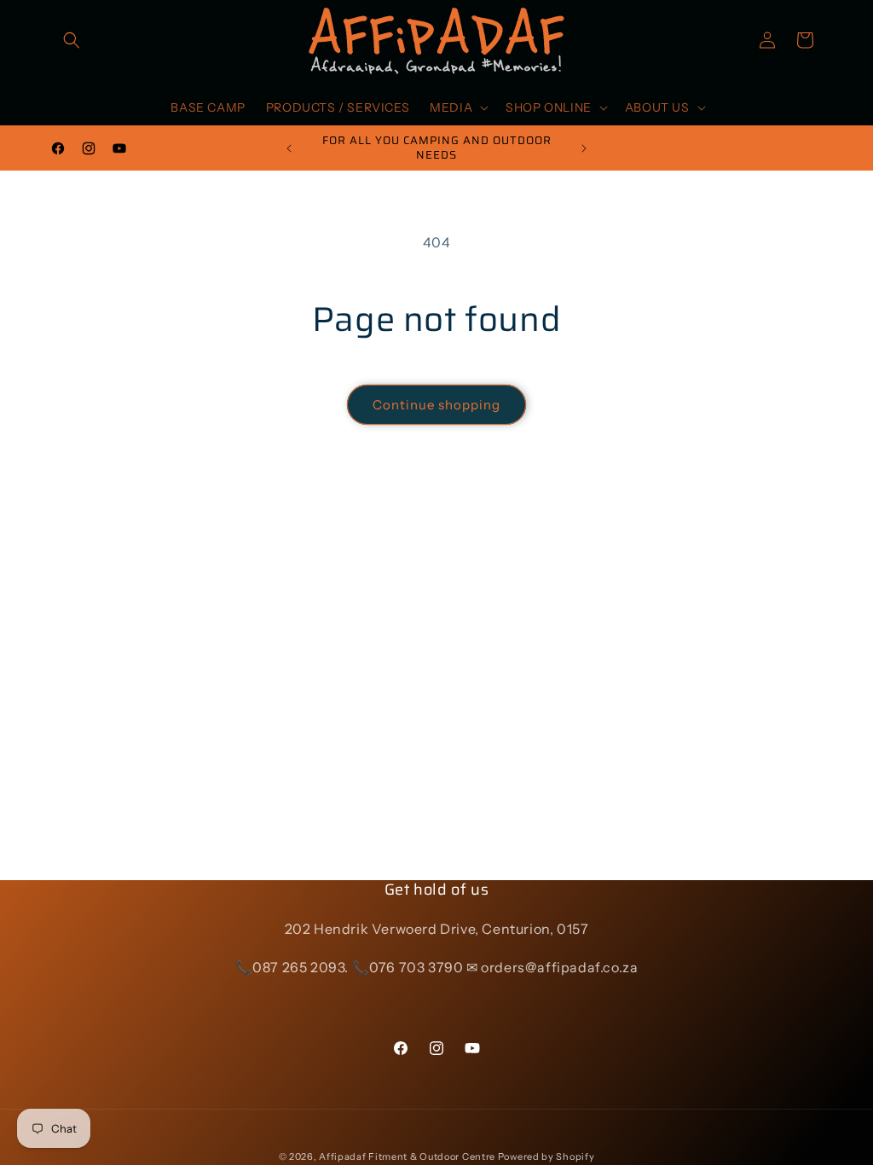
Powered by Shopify (546, 1156)
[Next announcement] (584, 148)
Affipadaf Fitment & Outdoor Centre (407, 1156)
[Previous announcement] (289, 148)
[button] (71, 40)
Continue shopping (436, 405)
